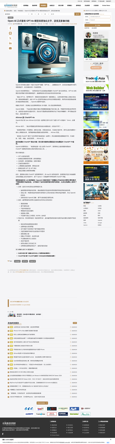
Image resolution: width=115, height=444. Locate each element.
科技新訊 (43, 5)
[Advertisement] (42, 286)
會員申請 (86, 28)
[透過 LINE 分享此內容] (10, 33)
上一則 (11, 312)
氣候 (84, 215)
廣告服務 (102, 430)
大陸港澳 (95, 5)
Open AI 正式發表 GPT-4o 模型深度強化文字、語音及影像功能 (42, 11)
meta (84, 222)
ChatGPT (37, 85)
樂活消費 (60, 5)
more (75, 323)
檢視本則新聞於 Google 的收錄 (69, 24)
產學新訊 (78, 5)
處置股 (85, 213)
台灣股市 (85, 208)
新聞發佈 (94, 1)
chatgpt (17, 261)
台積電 (99, 206)
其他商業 (87, 5)
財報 (99, 213)
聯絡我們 (108, 1)
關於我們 (102, 425)
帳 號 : (87, 16)
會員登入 (86, 430)
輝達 (84, 206)
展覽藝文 (69, 5)
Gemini (85, 225)
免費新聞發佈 (88, 14)
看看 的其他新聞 (19, 301)
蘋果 (84, 220)
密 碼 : (87, 20)
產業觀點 (25, 5)
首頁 (15, 11)
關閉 (108, 442)
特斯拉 (99, 225)
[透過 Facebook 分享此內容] (10, 28)
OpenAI (100, 220)
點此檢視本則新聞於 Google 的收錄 (20, 305)
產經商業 (34, 5)
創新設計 (52, 5)
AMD (99, 210)
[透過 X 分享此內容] (10, 38)
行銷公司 (39, 109)
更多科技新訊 (41, 403)
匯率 (99, 215)
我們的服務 (87, 1)
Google (100, 222)
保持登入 (88, 22)
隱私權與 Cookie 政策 (65, 442)
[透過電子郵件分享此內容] (10, 48)
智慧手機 (100, 218)
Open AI (32, 261)
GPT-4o (25, 261)
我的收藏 (101, 1)
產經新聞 (85, 218)
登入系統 (97, 25)
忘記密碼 (86, 432)
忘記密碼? (94, 28)
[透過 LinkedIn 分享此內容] (10, 43)
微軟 (84, 210)
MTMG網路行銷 (18, 24)
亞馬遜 (99, 208)
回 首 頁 (80, 1)
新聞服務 (102, 427)
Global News (106, 5)
